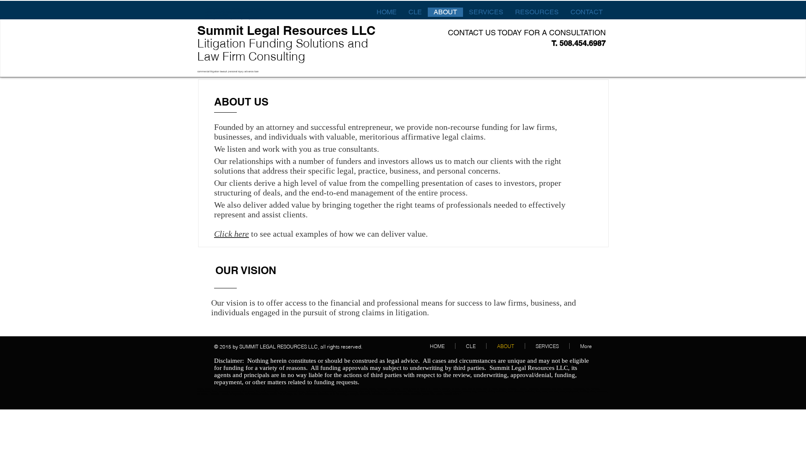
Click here (231, 233)
